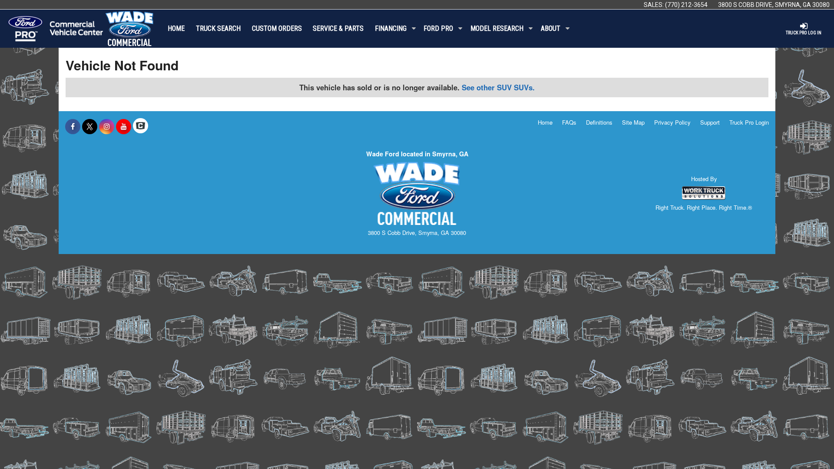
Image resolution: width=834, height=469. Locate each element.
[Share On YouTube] (123, 126)
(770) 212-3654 (686, 4)
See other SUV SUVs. (498, 87)
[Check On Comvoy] (140, 126)
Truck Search (218, 28)
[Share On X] (89, 126)
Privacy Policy (672, 122)
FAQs (569, 122)
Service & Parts (338, 28)
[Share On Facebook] (72, 126)
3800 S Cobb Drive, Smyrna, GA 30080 (774, 4)
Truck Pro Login (749, 122)
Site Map (633, 122)
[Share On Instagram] (106, 126)
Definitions (599, 122)
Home (176, 28)
